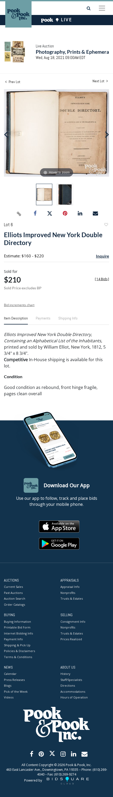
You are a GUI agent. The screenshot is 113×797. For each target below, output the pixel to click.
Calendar (10, 674)
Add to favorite (106, 225)
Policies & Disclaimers (19, 651)
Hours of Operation (74, 697)
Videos (8, 697)
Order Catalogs (14, 604)
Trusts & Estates (71, 598)
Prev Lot (14, 81)
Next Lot (99, 81)
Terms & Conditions (18, 657)
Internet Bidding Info (18, 633)
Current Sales (13, 587)
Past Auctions (13, 593)
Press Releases (14, 680)
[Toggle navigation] (102, 8)
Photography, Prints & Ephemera (72, 52)
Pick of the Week (16, 691)
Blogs (7, 685)
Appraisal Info (70, 587)
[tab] (16, 320)
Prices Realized (71, 639)
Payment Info (13, 639)
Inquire (102, 256)
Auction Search (14, 598)
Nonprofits (67, 593)
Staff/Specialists (71, 680)
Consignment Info (72, 621)
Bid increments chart (19, 305)
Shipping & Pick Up (17, 645)
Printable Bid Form (17, 627)
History (65, 674)
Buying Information (17, 621)
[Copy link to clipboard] (19, 213)
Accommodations (72, 691)
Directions (67, 685)
